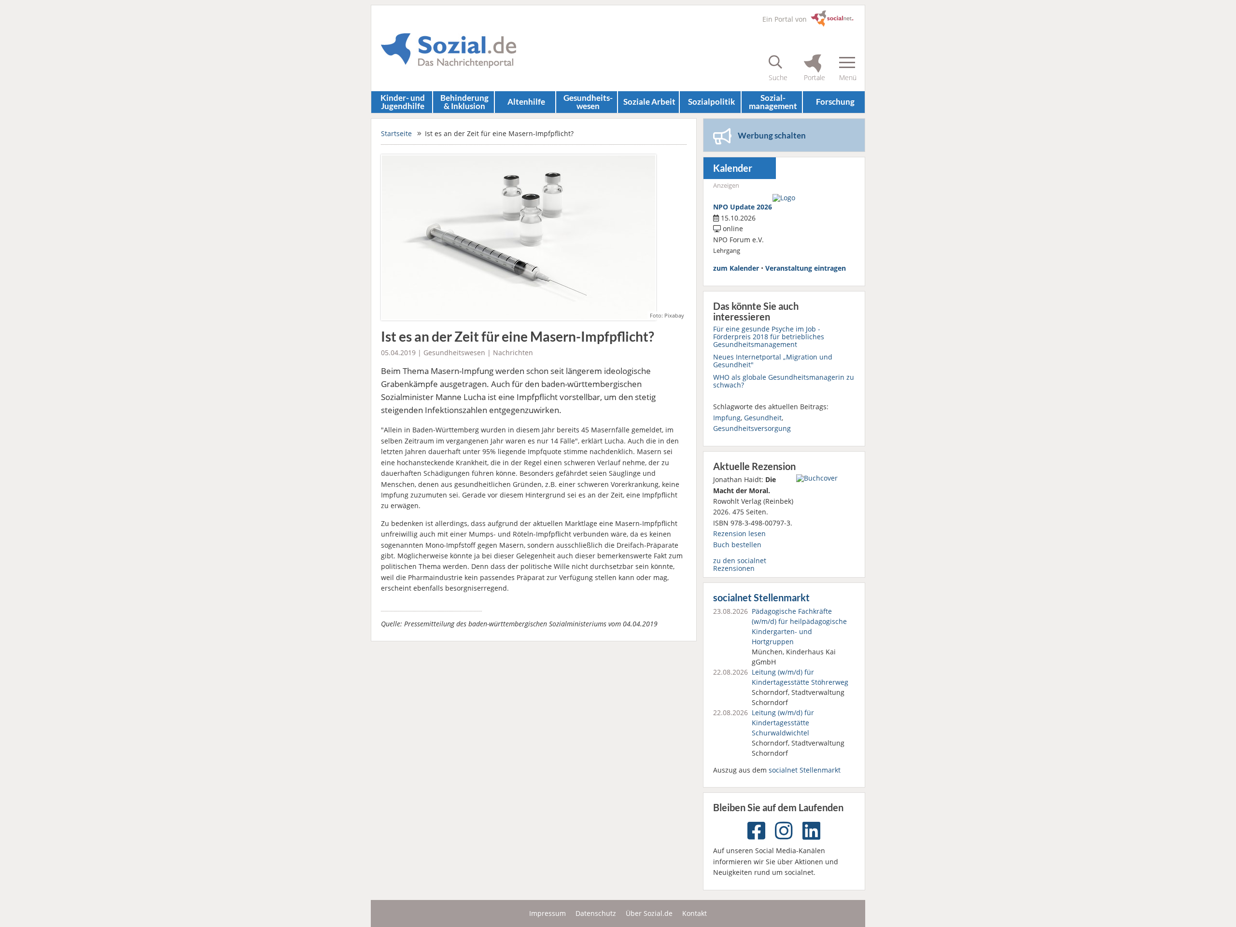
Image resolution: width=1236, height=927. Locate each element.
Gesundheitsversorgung (752, 428)
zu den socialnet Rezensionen (739, 564)
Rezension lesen (739, 533)
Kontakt (694, 913)
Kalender (732, 168)
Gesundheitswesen (454, 352)
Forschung (835, 102)
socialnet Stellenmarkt (761, 597)
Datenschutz (596, 913)
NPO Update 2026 (742, 206)
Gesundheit (763, 417)
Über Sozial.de (649, 913)
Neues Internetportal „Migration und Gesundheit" (772, 360)
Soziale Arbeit (649, 102)
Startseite (396, 133)
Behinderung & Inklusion (464, 102)
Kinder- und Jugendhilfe (402, 102)
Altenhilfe (526, 102)
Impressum (547, 913)
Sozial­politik (711, 102)
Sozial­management (773, 102)
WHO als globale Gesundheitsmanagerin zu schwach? (783, 381)
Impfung (727, 417)
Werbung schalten (772, 135)
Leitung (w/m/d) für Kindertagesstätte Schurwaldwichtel (783, 722)
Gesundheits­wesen (588, 102)
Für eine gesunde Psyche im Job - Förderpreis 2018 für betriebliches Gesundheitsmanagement (768, 336)
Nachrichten (513, 352)
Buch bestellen (737, 544)
